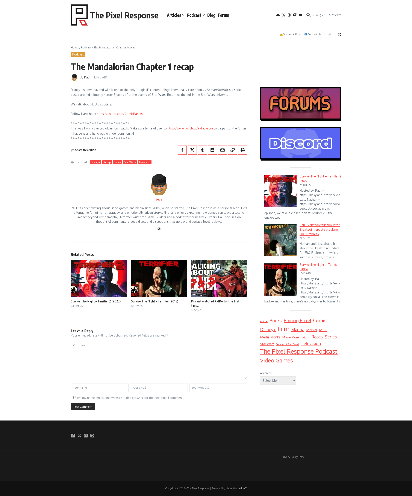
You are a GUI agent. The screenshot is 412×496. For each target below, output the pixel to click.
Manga (297, 329)
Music (306, 337)
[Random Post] (339, 34)
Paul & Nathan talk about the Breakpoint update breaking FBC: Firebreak (320, 229)
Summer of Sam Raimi (287, 344)
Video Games (276, 360)
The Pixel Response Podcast (299, 351)
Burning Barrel (297, 320)
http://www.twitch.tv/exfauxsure (190, 128)
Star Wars (130, 162)
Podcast (194, 15)
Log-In (328, 34)
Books (276, 320)
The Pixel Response (124, 15)
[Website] (159, 229)
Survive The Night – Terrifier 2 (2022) (96, 301)
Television (144, 162)
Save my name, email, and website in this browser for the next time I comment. (129, 398)
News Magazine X (236, 488)
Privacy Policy (290, 456)
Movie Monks (291, 337)
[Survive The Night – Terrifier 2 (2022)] (280, 191)
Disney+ (95, 162)
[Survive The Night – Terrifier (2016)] (280, 279)
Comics (321, 320)
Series (117, 162)
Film (283, 329)
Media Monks (270, 337)
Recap (107, 162)
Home (75, 47)
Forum (223, 15)
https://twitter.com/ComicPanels (120, 114)
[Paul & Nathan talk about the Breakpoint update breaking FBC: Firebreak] (280, 240)
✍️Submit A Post (290, 34)
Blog (211, 15)
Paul (87, 77)
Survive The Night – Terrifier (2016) (154, 301)
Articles (174, 15)
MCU (323, 330)
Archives (266, 373)
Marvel (311, 330)
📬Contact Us (312, 34)
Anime (264, 321)
